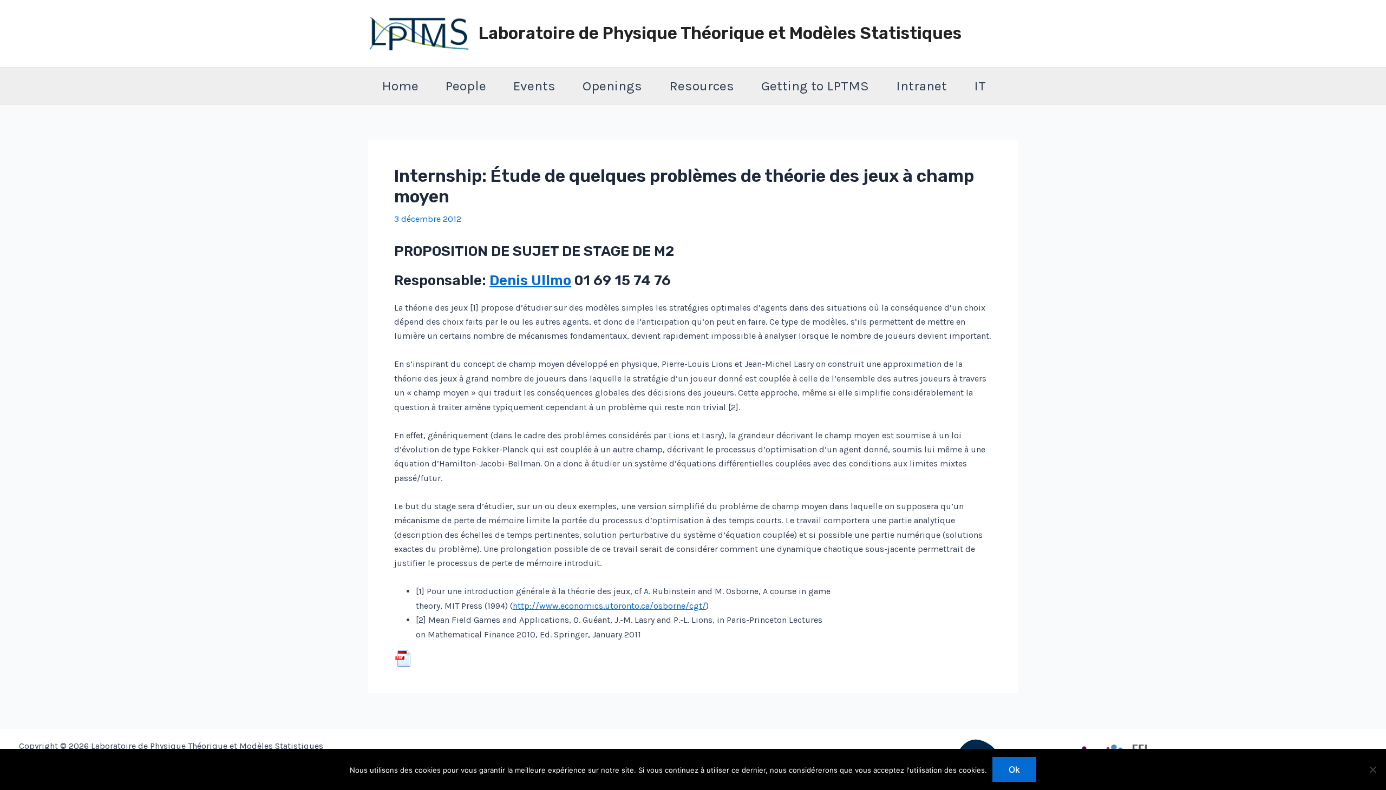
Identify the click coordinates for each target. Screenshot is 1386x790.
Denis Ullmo (530, 280)
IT (980, 86)
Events (534, 86)
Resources (701, 86)
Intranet (921, 86)
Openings (612, 86)
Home (400, 86)
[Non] (1372, 769)
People (466, 86)
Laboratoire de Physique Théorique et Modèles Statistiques (720, 33)
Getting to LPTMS (815, 86)
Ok (1014, 769)
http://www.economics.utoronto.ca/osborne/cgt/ (609, 606)
